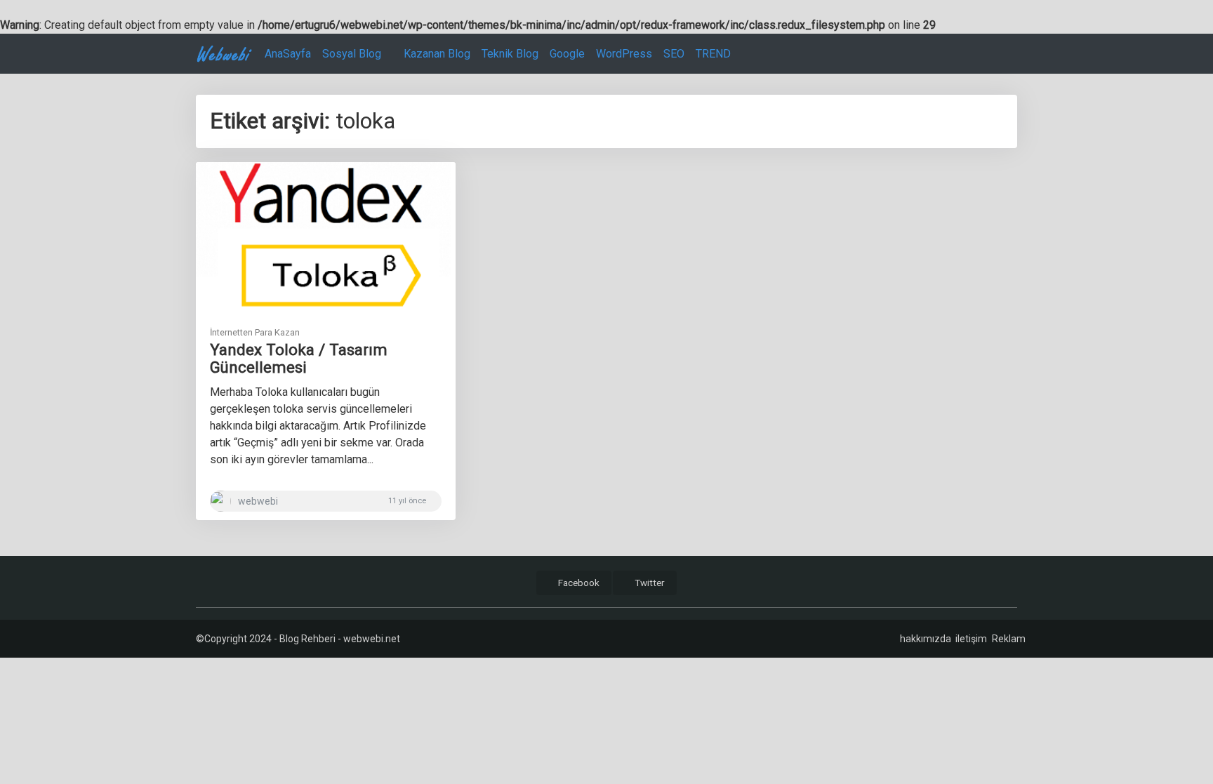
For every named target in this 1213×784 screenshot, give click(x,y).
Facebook (577, 582)
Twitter (648, 582)
